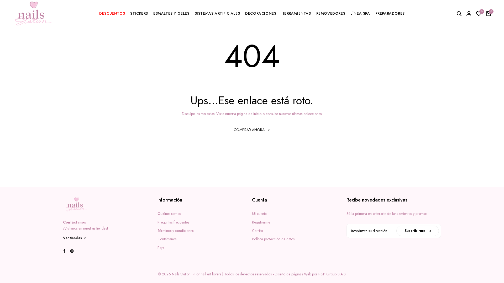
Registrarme (261, 222)
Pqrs (161, 247)
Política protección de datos (273, 239)
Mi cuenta (259, 213)
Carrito (257, 230)
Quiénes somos (169, 213)
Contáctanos (167, 239)
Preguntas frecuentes (173, 222)
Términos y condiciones (175, 230)
